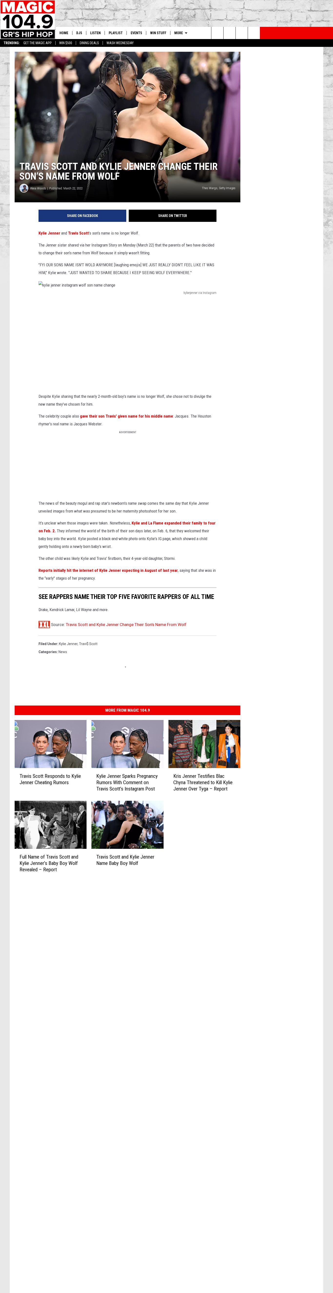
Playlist (116, 33)
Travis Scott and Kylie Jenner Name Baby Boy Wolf (125, 860)
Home (63, 33)
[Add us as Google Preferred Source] (229, 33)
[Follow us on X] (254, 33)
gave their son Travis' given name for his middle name (126, 416)
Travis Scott (78, 233)
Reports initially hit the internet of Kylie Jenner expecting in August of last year (108, 570)
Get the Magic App (37, 43)
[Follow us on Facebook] (242, 33)
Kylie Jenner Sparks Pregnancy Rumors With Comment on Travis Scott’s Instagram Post (127, 782)
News (63, 652)
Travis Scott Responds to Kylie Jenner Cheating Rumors (50, 779)
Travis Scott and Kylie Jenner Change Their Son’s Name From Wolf (126, 624)
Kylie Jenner (49, 233)
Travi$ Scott (88, 644)
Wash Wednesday (120, 43)
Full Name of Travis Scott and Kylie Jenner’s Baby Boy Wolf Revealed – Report (49, 863)
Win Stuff (158, 33)
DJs (79, 33)
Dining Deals (89, 43)
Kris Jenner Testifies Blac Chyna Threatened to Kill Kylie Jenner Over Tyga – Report (203, 782)
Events (136, 33)
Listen (95, 33)
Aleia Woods (38, 188)
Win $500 (65, 43)
